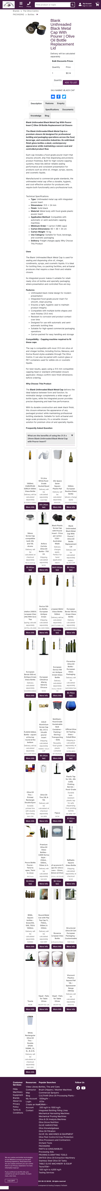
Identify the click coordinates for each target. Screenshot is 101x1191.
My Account (31, 1098)
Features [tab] (49, 103)
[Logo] (9, 4)
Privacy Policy (16, 1105)
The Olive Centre (31, 11)
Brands (16, 11)
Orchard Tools (45, 1143)
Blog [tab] (47, 115)
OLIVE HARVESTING (48, 1125)
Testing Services (46, 1172)
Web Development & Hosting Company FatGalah (50, 1185)
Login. (29, 1101)
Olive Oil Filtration (47, 1131)
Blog (28, 1095)
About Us (17, 1101)
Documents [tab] (67, 109)
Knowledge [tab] (36, 115)
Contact (29, 1110)
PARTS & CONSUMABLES (50, 1149)
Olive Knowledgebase (49, 1128)
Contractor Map (31, 1091)
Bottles (31, 14)
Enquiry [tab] (60, 103)
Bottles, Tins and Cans (49, 1086)
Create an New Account (33, 1106)
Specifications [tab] (52, 109)
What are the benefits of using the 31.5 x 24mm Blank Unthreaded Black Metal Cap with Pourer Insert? (48, 438)
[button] (78, 1088)
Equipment (18, 1095)
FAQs (15, 1089)
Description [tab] (36, 103)
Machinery (18, 1092)
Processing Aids (46, 1152)
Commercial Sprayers (49, 1092)
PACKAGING (18, 14)
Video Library (32, 1086)
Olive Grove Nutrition (49, 1122)
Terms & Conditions (18, 1111)
